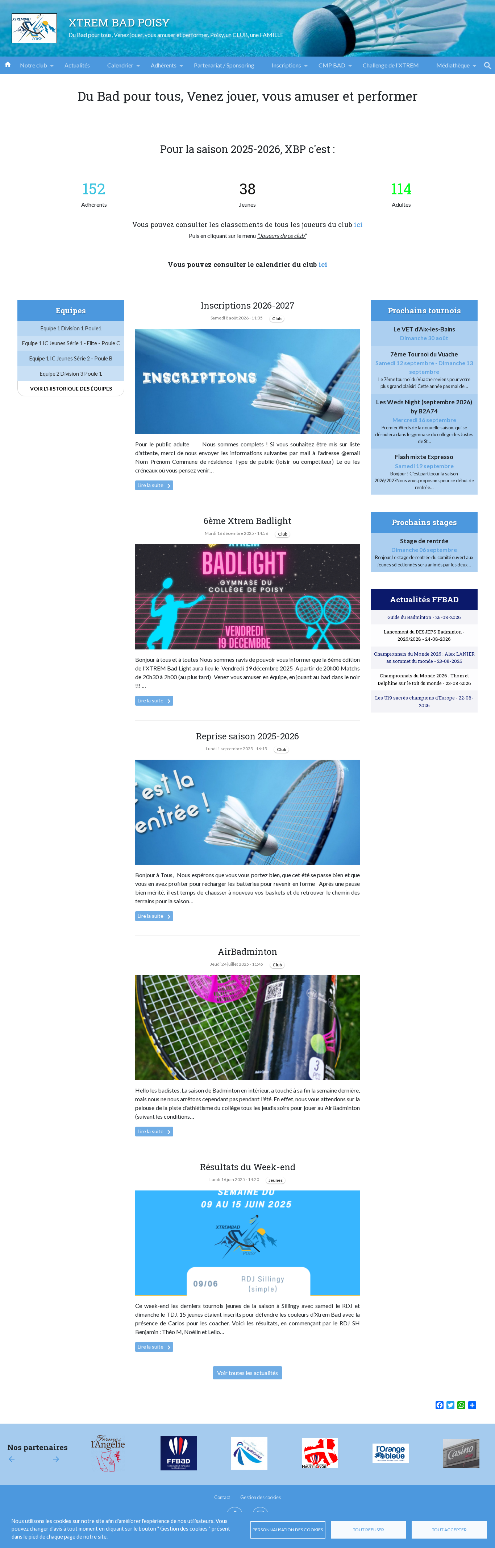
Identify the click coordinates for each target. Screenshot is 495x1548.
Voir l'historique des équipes (71, 388)
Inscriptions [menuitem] (282, 68)
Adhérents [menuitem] (159, 68)
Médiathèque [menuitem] (449, 68)
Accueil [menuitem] (7, 64)
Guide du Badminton (424, 617)
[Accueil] (34, 28)
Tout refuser (368, 1529)
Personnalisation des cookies (288, 1529)
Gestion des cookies (260, 1497)
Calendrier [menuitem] (116, 68)
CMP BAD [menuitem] (327, 68)
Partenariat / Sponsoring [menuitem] (224, 65)
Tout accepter (449, 1529)
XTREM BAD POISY (119, 22)
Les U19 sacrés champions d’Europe (424, 701)
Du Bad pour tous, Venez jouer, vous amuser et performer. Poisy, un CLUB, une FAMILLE (175, 34)
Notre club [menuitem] (29, 68)
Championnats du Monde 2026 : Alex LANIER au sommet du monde (424, 657)
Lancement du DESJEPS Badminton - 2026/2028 (424, 635)
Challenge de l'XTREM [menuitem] (391, 65)
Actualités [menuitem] (77, 65)
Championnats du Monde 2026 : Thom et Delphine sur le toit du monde (424, 679)
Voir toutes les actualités (247, 1372)
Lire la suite (155, 486)
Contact (222, 1497)
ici (358, 224)
